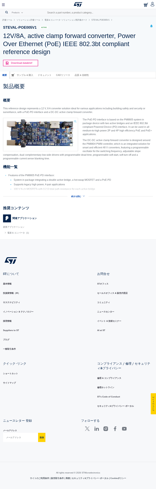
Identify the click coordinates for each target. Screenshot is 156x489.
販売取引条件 (57, 478)
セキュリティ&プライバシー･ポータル (115, 406)
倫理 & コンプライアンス (109, 378)
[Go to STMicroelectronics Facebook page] (115, 429)
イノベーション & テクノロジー (18, 311)
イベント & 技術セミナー (109, 321)
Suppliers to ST (11, 330)
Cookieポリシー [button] (118, 478)
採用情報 (7, 321)
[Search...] (6, 12)
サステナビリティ (11, 302)
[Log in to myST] (152, 4)
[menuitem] (34, 232)
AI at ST (101, 330)
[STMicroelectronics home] (78, 4)
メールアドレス (10, 430)
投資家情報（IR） (11, 293)
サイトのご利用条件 (40, 478)
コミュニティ (103, 302)
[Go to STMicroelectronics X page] (88, 429)
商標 (68, 478)
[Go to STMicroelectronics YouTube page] (124, 429)
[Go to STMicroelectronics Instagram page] (105, 429)
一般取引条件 (9, 349)
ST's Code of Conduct (108, 396)
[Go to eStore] (146, 5)
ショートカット (10, 373)
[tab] (4, 75)
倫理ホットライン (105, 387)
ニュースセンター (105, 311)
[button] (3, 4)
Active (44, 27)
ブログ (6, 339)
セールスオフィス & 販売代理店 (112, 293)
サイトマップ (9, 383)
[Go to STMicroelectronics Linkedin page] (96, 429)
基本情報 (7, 284)
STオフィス (102, 284)
